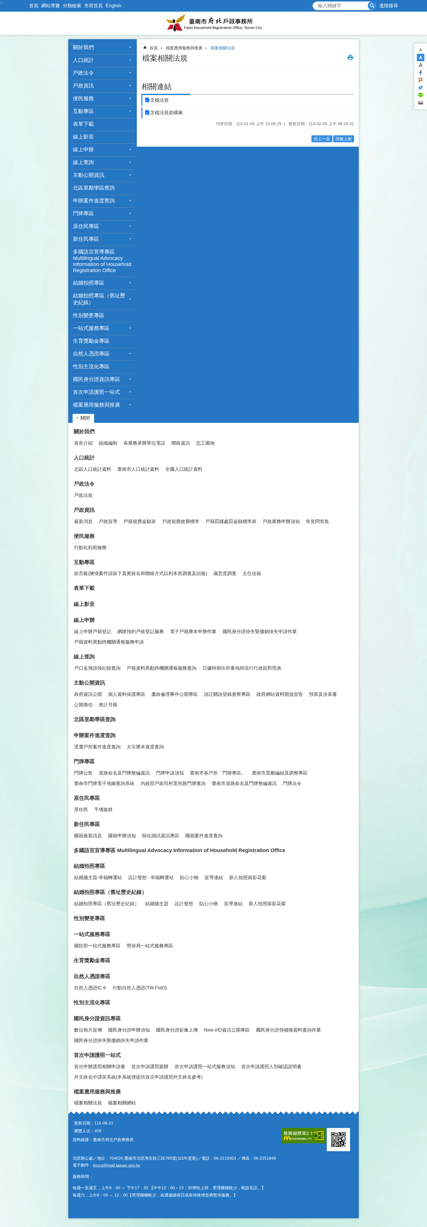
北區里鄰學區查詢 (94, 188)
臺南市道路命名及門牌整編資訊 (244, 783)
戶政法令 (84, 484)
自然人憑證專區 (92, 976)
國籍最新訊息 (88, 835)
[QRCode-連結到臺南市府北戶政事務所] (338, 1139)
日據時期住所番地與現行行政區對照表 (241, 668)
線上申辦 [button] (83, 149)
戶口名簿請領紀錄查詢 (97, 668)
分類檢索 (72, 5)
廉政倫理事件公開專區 (174, 694)
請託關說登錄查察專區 (227, 694)
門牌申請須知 (170, 772)
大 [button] (420, 65)
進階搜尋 (388, 5)
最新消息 (83, 521)
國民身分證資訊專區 (97, 1018)
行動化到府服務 (90, 547)
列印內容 (350, 57)
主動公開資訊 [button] (88, 175)
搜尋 (317, 4)
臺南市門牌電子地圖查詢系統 (104, 783)
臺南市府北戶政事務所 (213, 23)
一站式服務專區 (92, 934)
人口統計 (84, 458)
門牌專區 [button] (83, 213)
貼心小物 (189, 877)
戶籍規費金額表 (139, 521)
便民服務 (84, 536)
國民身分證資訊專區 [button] (96, 379)
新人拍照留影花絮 (247, 877)
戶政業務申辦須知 (281, 521)
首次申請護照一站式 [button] (96, 392)
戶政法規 (83, 495)
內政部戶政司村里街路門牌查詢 (173, 783)
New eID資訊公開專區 (227, 1029)
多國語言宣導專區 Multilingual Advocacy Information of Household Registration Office (102, 261)
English (113, 5)
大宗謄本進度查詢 (145, 746)
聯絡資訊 (180, 443)
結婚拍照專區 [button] (88, 283)
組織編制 (108, 443)
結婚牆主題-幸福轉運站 (98, 877)
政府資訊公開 (88, 694)
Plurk (420, 80)
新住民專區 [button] (86, 239)
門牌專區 (84, 761)
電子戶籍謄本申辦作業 (193, 631)
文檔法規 (159, 100)
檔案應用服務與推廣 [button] (96, 405)
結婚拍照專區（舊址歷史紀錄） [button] (99, 299)
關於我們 (84, 431)
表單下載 (83, 124)
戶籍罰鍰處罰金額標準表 (230, 521)
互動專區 (84, 562)
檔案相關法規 (223, 48)
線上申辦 (84, 620)
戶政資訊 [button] (83, 86)
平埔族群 (103, 809)
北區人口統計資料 (92, 469)
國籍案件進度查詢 (204, 835)
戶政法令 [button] (83, 73)
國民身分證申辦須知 (129, 1029)
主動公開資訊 (89, 683)
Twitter (420, 87)
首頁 (33, 5)
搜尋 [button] (372, 5)
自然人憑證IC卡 (90, 987)
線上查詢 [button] (83, 162)
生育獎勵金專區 (91, 341)
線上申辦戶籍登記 (92, 631)
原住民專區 (87, 798)
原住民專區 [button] (86, 226)
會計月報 (108, 704)
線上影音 (83, 137)
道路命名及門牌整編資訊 (124, 772)
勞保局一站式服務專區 (150, 945)
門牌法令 (292, 783)
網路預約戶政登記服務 (140, 631)
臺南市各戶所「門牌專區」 (218, 772)
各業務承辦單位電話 (144, 443)
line (420, 95)
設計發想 (184, 903)
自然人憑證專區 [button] (91, 354)
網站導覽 (50, 5)
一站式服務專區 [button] (91, 328)
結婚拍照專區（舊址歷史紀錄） (110, 892)
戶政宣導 (108, 521)
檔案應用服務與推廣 (184, 48)
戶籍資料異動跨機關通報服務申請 (109, 641)
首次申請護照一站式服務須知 (205, 1066)
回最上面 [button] (344, 138)
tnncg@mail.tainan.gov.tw (116, 1165)
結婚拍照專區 (89, 866)
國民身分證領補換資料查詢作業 (288, 1029)
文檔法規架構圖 (166, 112)
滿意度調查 (224, 573)
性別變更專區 (88, 315)
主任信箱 (252, 573)
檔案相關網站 (122, 1102)
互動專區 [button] (83, 111)
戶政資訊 (84, 510)
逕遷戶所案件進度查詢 (97, 746)
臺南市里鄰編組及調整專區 (280, 772)
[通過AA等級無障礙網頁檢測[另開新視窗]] (303, 1135)
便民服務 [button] (83, 98)
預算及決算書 (323, 694)
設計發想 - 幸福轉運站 (151, 877)
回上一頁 (322, 138)
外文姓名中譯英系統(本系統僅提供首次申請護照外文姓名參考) (138, 1077)
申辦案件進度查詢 (95, 735)
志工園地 (205, 443)
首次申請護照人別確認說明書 (271, 1066)
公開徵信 (83, 704)
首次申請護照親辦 (149, 1066)
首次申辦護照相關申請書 (99, 1066)
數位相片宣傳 (88, 1029)
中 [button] (420, 57)
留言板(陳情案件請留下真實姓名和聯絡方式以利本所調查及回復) (140, 573)
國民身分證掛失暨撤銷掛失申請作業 (260, 631)
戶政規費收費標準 (180, 521)
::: (1, 2)
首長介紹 (83, 443)
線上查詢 (84, 657)
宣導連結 (213, 877)
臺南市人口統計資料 (138, 469)
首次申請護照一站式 (97, 1055)
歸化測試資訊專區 (160, 835)
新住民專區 (87, 824)
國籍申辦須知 (122, 835)
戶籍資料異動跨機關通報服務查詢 (161, 668)
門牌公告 (83, 772)
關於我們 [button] (83, 47)
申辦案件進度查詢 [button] (94, 201)
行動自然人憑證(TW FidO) (140, 987)
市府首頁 (93, 5)
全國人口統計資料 (183, 469)
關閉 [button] (85, 418)
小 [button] (420, 50)
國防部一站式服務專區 (97, 945)
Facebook (420, 72)
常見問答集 (317, 521)
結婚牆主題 (156, 903)
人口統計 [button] (83, 60)
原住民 (81, 809)
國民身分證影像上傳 (177, 1029)
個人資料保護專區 (126, 694)
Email (420, 103)
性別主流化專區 (91, 366)
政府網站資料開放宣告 (279, 694)
